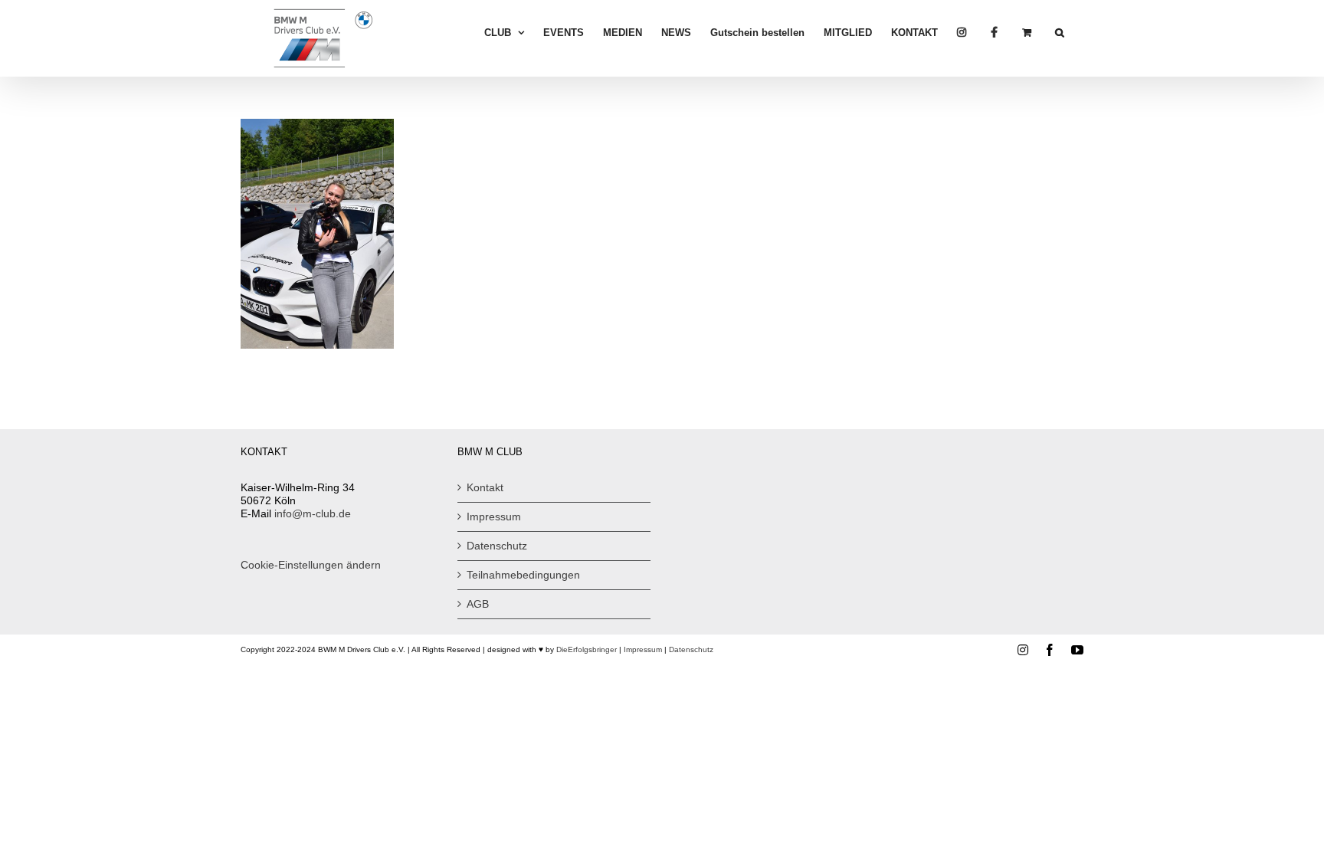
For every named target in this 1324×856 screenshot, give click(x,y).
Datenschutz (497, 546)
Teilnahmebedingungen (523, 575)
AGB (478, 604)
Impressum (494, 516)
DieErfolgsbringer (586, 649)
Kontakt (485, 487)
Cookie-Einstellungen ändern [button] (311, 565)
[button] (1059, 32)
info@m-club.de (312, 513)
